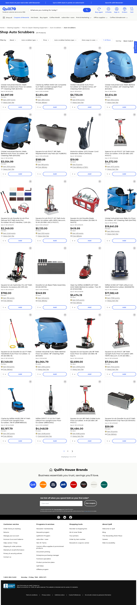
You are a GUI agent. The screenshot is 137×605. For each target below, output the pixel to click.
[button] (87, 10)
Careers (105, 539)
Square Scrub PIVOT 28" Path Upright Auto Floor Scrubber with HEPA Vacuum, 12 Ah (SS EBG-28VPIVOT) (119, 354)
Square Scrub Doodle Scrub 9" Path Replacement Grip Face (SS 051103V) (120, 419)
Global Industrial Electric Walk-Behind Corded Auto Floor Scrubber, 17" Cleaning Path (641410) (16, 87)
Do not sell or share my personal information (98, 595)
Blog (104, 532)
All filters (107, 40)
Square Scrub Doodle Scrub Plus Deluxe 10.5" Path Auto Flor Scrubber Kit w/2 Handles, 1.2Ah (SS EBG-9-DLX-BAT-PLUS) (15, 220)
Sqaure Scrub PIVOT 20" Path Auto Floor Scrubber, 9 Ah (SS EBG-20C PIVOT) (119, 153)
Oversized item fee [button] (45, 436)
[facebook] (70, 517)
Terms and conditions (58, 509)
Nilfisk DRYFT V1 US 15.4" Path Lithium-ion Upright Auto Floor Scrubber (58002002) (48, 420)
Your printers (74, 536)
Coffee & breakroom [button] (117, 17)
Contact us (7, 557)
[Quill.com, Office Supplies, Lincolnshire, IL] (9, 586)
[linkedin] (64, 517)
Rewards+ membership (44, 529)
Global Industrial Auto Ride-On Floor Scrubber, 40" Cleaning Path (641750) (120, 219)
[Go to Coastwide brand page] (43, 485)
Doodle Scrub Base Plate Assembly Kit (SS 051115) (51, 286)
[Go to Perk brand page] (63, 485)
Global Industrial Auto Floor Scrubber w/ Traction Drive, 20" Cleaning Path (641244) (83, 87)
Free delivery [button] (42, 102)
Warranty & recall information (13, 550)
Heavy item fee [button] (8, 102)
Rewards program (42, 532)
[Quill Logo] (9, 9)
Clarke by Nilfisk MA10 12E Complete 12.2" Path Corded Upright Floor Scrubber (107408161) (51, 87)
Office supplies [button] (99, 17)
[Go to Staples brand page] (73, 485)
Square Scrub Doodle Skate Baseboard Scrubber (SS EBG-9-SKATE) (83, 220)
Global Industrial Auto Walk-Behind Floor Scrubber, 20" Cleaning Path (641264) (120, 87)
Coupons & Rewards (21, 17)
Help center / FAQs (10, 543)
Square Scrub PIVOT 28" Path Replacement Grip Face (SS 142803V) (51, 152)
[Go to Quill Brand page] (33, 485)
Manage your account (11, 536)
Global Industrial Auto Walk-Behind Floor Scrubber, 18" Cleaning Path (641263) (50, 354)
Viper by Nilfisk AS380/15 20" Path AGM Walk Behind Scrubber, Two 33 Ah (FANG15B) (85, 287)
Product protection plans (45, 562)
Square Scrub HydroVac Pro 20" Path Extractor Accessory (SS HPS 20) (16, 286)
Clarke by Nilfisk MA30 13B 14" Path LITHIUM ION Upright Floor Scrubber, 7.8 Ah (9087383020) (15, 420)
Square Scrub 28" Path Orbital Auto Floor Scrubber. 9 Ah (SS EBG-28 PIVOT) (85, 420)
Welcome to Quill (108, 529)
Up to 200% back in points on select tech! (68, 3)
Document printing (43, 552)
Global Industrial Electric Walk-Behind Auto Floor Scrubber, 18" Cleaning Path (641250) (14, 153)
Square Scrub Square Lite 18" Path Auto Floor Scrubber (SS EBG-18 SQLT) (84, 354)
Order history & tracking (12, 529)
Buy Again (44, 17)
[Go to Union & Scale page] (94, 485)
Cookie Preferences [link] (75, 595)
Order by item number (77, 539)
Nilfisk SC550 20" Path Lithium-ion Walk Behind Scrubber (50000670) (119, 286)
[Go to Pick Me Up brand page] (53, 485)
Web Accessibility (108, 543)
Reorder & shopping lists (78, 529)
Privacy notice (46, 595)
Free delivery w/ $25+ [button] (80, 167)
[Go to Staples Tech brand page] (84, 485)
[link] (30, 48)
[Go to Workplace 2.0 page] (104, 485)
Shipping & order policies (12, 546)
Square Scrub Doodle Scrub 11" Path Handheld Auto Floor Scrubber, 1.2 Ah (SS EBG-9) (16, 354)
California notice (59, 595)
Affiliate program (42, 569)
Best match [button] (129, 41)
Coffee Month (54, 17)
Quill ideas (40, 566)
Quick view (16, 76)
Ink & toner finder (75, 532)
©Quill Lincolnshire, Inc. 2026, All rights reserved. (31, 587)
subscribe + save (68, 17)
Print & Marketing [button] (82, 17)
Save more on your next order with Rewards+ (23, 3)
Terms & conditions (31, 595)
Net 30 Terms (41, 543)
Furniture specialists (43, 559)
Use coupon (90, 503)
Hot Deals (34, 17)
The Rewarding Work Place (112, 536)
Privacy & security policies (12, 553)
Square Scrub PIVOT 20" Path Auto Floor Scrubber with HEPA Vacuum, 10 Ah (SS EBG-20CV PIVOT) (50, 220)
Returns (6, 532)
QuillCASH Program (43, 536)
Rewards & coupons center (79, 543)
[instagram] (58, 517)
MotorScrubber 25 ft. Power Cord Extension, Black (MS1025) (84, 152)
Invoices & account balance (13, 539)
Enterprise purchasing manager (47, 555)
